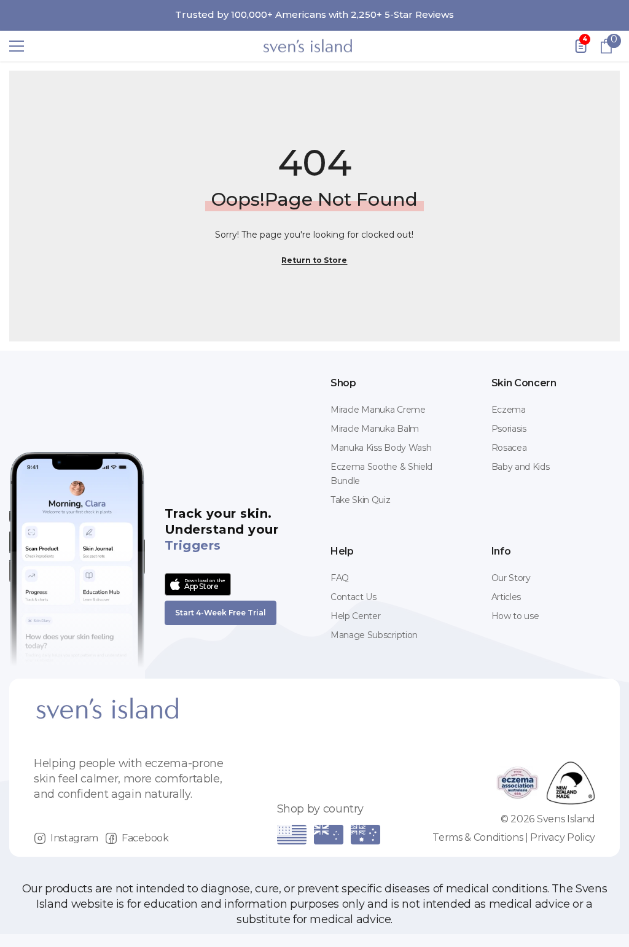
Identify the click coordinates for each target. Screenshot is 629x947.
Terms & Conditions (477, 837)
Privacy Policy (562, 837)
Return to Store (314, 260)
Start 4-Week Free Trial (220, 612)
